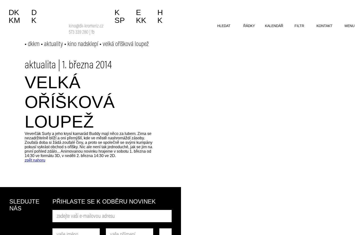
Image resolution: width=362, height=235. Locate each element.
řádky (249, 26)
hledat (223, 26)
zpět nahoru (35, 160)
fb (93, 32)
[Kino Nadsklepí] (75, 14)
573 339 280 (78, 32)
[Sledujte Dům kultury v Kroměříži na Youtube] (34, 223)
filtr (299, 26)
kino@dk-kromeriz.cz (86, 26)
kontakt (324, 26)
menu (350, 26)
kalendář (274, 26)
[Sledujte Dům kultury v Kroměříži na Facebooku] (15, 223)
